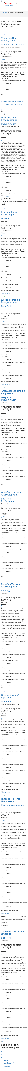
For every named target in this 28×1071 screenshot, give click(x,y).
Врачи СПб (6, 1060)
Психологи (4, 1053)
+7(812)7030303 (8, 4)
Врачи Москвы (7, 1063)
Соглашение (7, 1068)
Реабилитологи (5, 1056)
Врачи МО (6, 1065)
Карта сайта (7, 1066)
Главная (5, 12)
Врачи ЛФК (4, 1050)
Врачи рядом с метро (9, 1062)
